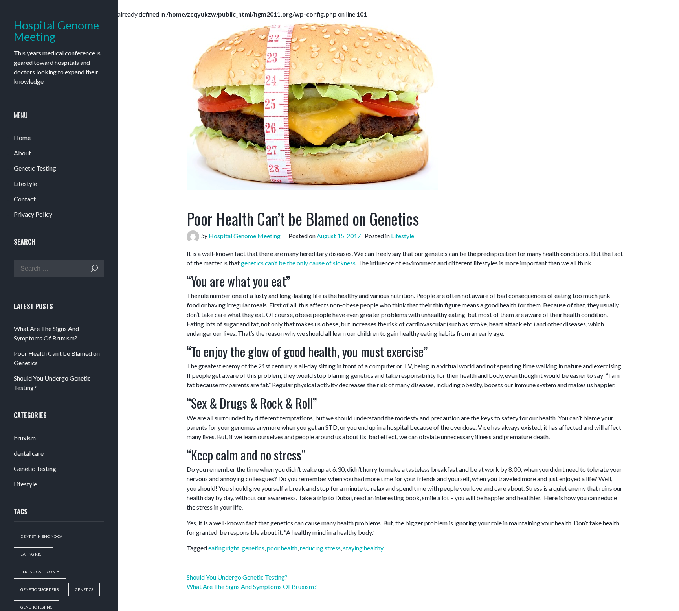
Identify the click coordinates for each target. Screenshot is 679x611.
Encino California (39, 571)
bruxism (25, 438)
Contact (25, 198)
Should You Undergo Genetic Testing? (237, 577)
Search (94, 268)
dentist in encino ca (41, 536)
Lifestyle (25, 183)
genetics (84, 589)
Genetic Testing (35, 168)
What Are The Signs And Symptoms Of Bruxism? (252, 586)
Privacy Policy (33, 214)
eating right (33, 554)
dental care (29, 453)
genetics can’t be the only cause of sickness (298, 263)
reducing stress (320, 548)
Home (22, 137)
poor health (282, 548)
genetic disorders (39, 589)
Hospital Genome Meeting (56, 31)
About (22, 152)
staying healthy (363, 548)
